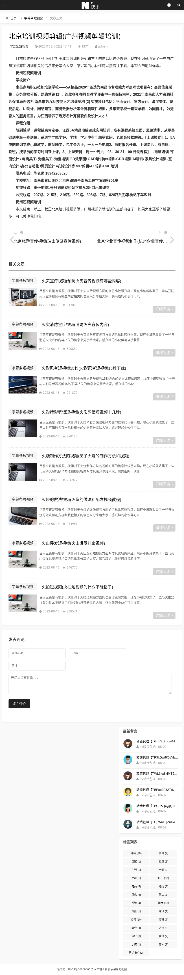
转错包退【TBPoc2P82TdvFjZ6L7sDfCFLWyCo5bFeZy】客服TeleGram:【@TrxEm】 (157, 789)
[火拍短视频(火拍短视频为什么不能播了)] (23, 606)
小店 (136, 944)
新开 (163, 853)
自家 (136, 861)
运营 (163, 861)
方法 (163, 928)
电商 (136, 886)
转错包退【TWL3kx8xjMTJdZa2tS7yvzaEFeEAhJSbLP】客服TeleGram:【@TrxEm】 (157, 773)
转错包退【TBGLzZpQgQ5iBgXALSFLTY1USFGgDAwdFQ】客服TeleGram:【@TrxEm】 (157, 806)
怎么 (136, 894)
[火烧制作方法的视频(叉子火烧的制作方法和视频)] (23, 474)
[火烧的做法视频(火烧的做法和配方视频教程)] (23, 518)
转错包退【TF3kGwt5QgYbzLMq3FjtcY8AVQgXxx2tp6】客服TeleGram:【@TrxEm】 (157, 757)
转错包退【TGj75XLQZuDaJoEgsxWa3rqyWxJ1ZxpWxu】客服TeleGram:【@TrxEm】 (157, 822)
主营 (136, 869)
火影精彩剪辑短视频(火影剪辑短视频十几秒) (81, 412)
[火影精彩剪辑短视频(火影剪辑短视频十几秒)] (23, 430)
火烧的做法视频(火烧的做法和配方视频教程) (81, 499)
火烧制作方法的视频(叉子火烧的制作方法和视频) (85, 456)
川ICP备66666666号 (80, 969)
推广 (163, 878)
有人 (163, 944)
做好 (136, 936)
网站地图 (99, 969)
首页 (13, 18)
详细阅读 (163, 309)
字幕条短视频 (33, 18)
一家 (163, 869)
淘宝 (163, 903)
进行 (163, 886)
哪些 (136, 928)
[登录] (169, 5)
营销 (163, 936)
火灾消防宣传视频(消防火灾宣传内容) (75, 324)
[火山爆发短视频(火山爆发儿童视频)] (23, 562)
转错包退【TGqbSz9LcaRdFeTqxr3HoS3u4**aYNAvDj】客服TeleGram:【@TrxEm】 (157, 741)
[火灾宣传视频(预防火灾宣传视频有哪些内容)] (23, 299)
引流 (136, 903)
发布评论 (19, 704)
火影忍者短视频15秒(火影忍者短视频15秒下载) (84, 368)
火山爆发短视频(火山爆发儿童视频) (73, 543)
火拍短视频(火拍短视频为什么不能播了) (77, 587)
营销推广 (136, 952)
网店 (136, 853)
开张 (136, 911)
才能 (136, 878)
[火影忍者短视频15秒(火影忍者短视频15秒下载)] (23, 387)
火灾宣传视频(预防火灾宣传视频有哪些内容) (81, 281)
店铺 (163, 919)
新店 (163, 894)
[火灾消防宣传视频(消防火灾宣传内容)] (23, 343)
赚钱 (163, 911)
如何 (136, 919)
